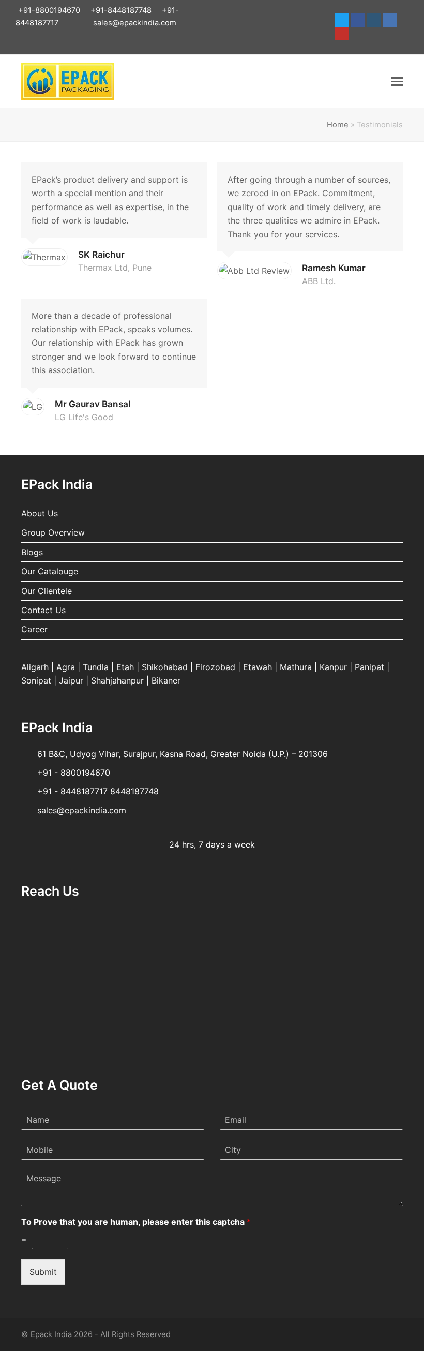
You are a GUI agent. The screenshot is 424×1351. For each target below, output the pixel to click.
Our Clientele (46, 591)
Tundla (96, 667)
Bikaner (166, 680)
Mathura (296, 667)
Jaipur (71, 680)
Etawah (257, 667)
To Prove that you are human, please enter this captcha (136, 1221)
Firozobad (215, 667)
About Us (39, 513)
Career (34, 629)
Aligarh (35, 667)
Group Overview (53, 532)
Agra (65, 667)
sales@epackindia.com (134, 22)
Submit (43, 1272)
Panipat (369, 667)
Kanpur (333, 667)
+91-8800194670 (49, 10)
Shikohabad (165, 667)
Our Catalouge (49, 571)
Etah (125, 667)
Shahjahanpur (117, 680)
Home (338, 124)
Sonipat (36, 680)
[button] (397, 81)
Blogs (32, 552)
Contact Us (43, 610)
